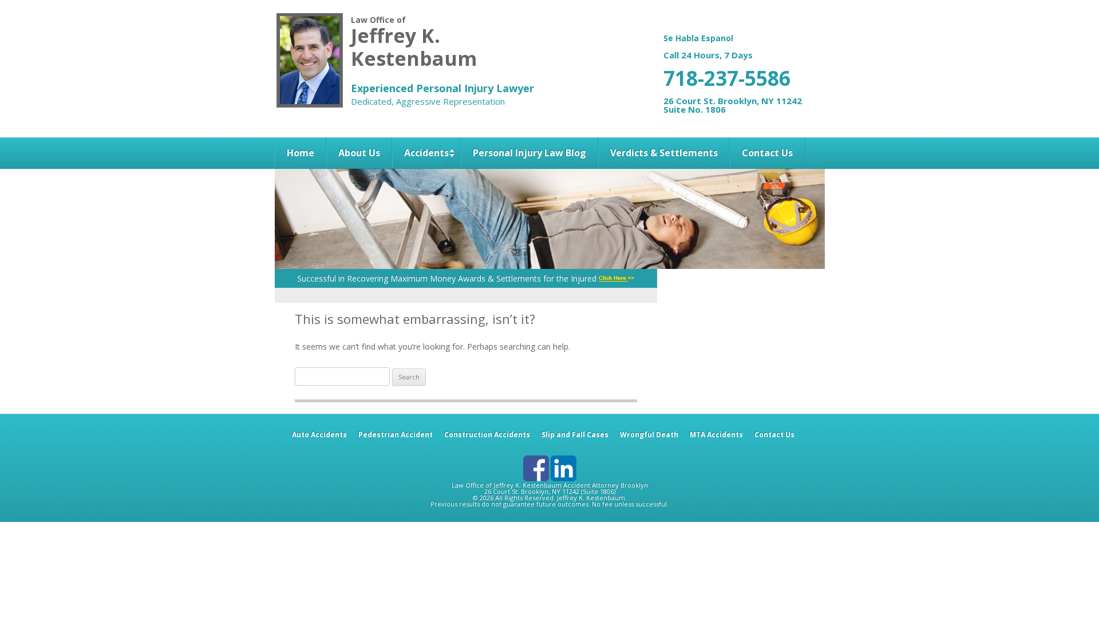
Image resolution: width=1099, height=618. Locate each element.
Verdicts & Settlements (664, 152)
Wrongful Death (649, 434)
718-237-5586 (726, 78)
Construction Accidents (487, 434)
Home (300, 152)
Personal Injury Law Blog (529, 152)
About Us (359, 152)
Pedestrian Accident (395, 434)
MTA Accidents (716, 434)
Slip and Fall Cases (574, 434)
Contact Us (767, 152)
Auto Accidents (319, 434)
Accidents (426, 152)
